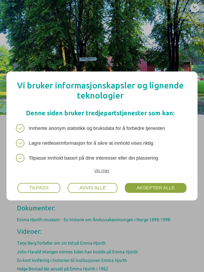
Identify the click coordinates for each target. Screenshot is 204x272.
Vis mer (102, 170)
